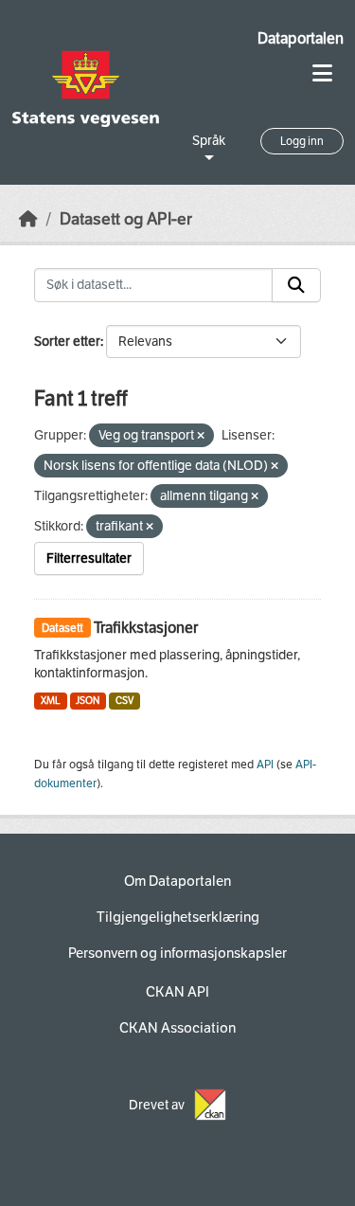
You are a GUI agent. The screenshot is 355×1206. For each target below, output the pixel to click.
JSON (87, 700)
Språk (208, 141)
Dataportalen (300, 38)
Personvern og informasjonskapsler (177, 953)
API (265, 764)
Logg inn (302, 141)
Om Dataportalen (177, 881)
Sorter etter (67, 341)
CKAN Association (177, 1027)
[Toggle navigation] (322, 73)
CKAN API (177, 991)
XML (51, 700)
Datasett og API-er (126, 219)
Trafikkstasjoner (146, 628)
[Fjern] (200, 436)
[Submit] (296, 285)
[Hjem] (28, 219)
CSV (124, 700)
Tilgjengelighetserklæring (178, 917)
